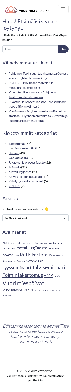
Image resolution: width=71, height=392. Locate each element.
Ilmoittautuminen (56, 243)
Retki (16, 255)
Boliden (11, 243)
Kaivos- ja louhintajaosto (25, 176)
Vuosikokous (8, 295)
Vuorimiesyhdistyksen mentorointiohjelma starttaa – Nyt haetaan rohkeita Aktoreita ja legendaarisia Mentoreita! (38, 115)
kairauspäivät (9, 248)
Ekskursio (20, 243)
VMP (48, 275)
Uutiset (14, 153)
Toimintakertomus (22, 275)
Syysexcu (21, 261)
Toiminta (15, 167)
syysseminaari (16, 267)
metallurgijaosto (31, 247)
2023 (4, 243)
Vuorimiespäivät (26, 148)
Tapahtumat (17, 143)
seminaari (58, 255)
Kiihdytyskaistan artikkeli (26, 181)
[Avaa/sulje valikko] (63, 9)
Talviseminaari (48, 267)
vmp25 (57, 276)
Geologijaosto (18, 157)
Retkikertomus (36, 254)
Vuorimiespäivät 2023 (20, 290)
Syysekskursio (9, 261)
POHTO (14, 186)
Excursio (30, 243)
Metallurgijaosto (20, 172)
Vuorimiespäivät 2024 (49, 290)
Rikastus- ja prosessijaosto (27, 162)
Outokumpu (54, 248)
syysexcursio (34, 261)
